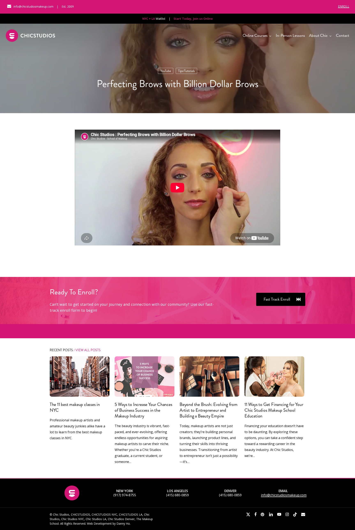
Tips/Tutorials (186, 71)
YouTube (165, 71)
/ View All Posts (87, 350)
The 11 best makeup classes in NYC (75, 407)
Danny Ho (123, 523)
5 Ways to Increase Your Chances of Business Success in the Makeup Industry (143, 410)
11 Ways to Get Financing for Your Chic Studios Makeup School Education (273, 410)
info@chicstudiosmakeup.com (284, 495)
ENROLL (343, 6)
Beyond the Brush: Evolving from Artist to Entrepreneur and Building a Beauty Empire (208, 410)
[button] (280, 299)
